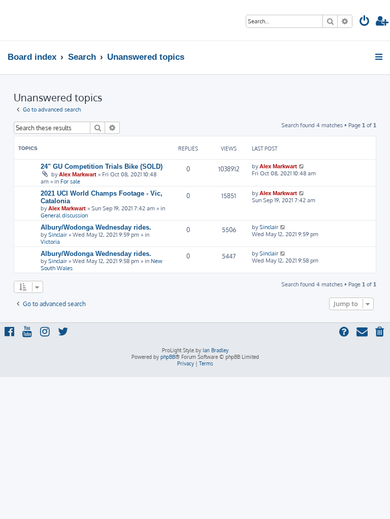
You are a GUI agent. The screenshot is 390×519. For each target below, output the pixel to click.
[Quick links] (379, 57)
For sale (70, 181)
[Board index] (39, 20)
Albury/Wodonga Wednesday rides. (96, 227)
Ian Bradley (216, 350)
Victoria (50, 241)
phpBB (167, 357)
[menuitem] (365, 22)
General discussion (64, 215)
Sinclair (57, 234)
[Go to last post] (302, 166)
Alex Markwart (77, 174)
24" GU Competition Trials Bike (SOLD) (101, 166)
